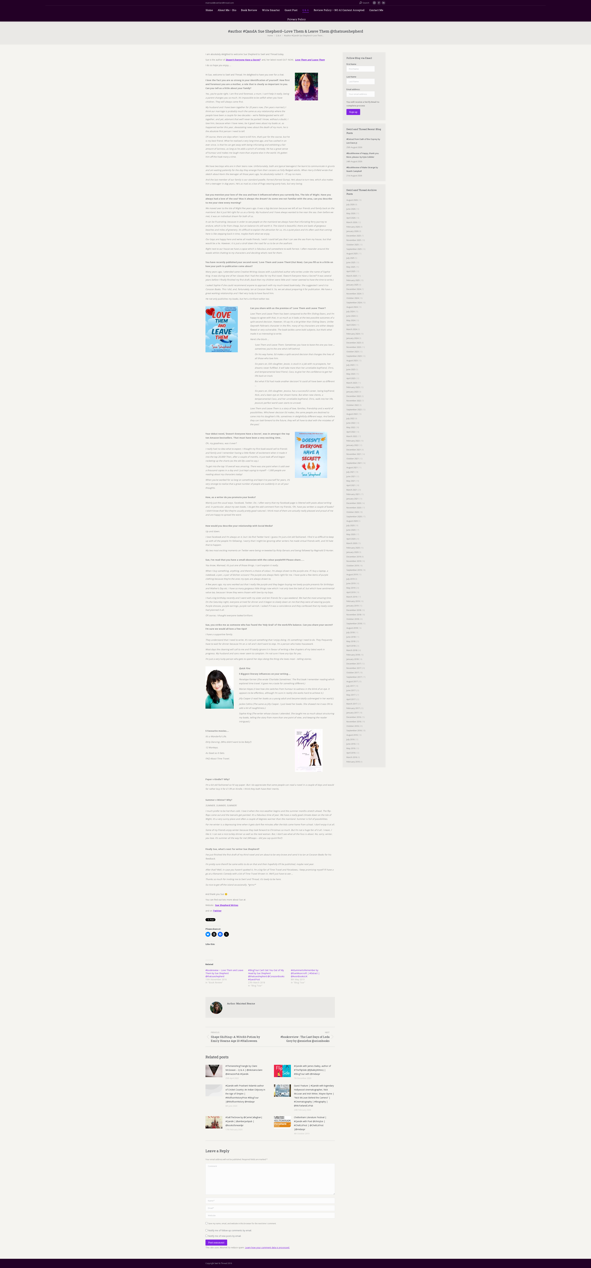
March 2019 (351, 596)
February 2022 (353, 440)
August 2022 (352, 414)
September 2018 (354, 623)
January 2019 (352, 605)
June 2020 (350, 529)
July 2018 (350, 632)
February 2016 (353, 761)
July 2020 (350, 525)
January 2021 (352, 498)
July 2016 (350, 739)
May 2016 (350, 748)
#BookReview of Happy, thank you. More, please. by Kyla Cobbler (362, 155)
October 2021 (352, 458)
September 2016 (354, 730)
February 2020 (353, 547)
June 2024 (350, 316)
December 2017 (353, 663)
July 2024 (350, 311)
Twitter (217, 910)
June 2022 (350, 422)
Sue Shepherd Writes (226, 905)
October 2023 (352, 351)
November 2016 (353, 721)
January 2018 (352, 659)
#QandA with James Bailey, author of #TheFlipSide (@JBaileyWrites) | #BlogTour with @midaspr (312, 1069)
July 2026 (350, 204)
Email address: (353, 89)
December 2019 (353, 556)
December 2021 (353, 449)
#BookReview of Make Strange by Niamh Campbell (362, 169)
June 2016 (350, 743)
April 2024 (350, 324)
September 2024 (354, 302)
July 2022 (350, 418)
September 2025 (354, 249)
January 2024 (352, 338)
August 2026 (352, 200)
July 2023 (350, 365)
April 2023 (350, 378)
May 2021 (350, 480)
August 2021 (352, 467)
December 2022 (353, 396)
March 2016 (351, 757)
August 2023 (352, 360)
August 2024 (352, 307)
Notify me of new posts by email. (224, 1235)
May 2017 (350, 694)
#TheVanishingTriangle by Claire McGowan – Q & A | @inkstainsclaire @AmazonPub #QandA (243, 1069)
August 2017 (352, 681)
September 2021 (354, 463)
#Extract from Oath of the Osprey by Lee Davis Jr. (363, 141)
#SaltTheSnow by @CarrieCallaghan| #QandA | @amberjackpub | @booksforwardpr (243, 1121)
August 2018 (352, 628)
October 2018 (352, 619)
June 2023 (350, 369)
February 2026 (353, 226)
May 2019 (350, 587)
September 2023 (354, 356)
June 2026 (350, 209)
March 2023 (351, 382)
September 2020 (354, 516)
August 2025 (352, 253)
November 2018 (353, 614)
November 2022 (353, 400)
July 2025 (350, 258)
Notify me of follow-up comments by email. (230, 1230)
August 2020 (352, 521)
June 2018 (350, 636)
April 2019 (350, 592)
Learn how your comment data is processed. (267, 1247)
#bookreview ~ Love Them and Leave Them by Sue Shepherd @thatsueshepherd (224, 973)
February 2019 (353, 601)
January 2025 (352, 284)
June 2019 (350, 583)
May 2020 (350, 534)
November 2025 (353, 240)
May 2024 (350, 320)
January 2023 (352, 391)
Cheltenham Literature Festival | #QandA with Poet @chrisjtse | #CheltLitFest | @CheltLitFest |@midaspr (310, 1123)
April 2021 (350, 485)
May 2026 (350, 213)
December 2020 (353, 503)
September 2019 (354, 570)
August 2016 (352, 735)
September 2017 (354, 677)
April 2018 (350, 645)
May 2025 (350, 266)
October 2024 (352, 298)
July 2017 (350, 685)
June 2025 (350, 262)
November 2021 (353, 454)
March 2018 (351, 650)
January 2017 (352, 712)
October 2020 (352, 512)
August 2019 (352, 574)
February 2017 (353, 708)
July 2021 (350, 472)
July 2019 (350, 579)
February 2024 (353, 333)
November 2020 (353, 507)
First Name (351, 64)
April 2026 (350, 217)
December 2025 (353, 235)
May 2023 (350, 373)
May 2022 (350, 427)
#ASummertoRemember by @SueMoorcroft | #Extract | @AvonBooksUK (305, 973)
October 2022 (352, 405)
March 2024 (351, 329)
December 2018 (353, 610)
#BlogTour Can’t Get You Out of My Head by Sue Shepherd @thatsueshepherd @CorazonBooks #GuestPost (266, 975)
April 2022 (350, 431)
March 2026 (351, 222)
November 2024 (353, 293)
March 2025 (351, 275)
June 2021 (350, 476)
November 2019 (353, 561)
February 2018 (353, 654)
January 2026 (352, 231)
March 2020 (351, 543)
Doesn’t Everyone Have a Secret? (243, 59)
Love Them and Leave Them (310, 59)
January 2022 (352, 445)
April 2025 (350, 271)
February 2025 (353, 280)
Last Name (351, 76)
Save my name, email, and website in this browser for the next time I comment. (242, 1223)
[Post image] (213, 1071)
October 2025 (352, 244)
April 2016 (350, 752)
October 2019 (352, 565)
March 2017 (351, 703)
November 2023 (353, 347)
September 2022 (354, 409)
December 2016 (353, 717)
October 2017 (352, 672)
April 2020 (350, 538)
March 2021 (351, 489)
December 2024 (353, 289)
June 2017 (350, 690)
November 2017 (353, 668)
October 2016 (352, 726)
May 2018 (350, 641)
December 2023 (353, 342)
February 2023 (353, 387)
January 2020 (352, 552)
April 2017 (350, 699)
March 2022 (351, 436)
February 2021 (353, 494)
